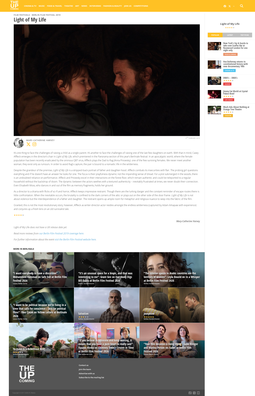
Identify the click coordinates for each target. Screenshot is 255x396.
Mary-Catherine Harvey (40, 140)
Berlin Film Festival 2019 (46, 15)
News (84, 6)
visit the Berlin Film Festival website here (75, 239)
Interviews (95, 6)
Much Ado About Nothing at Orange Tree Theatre (236, 108)
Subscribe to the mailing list (91, 377)
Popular (215, 35)
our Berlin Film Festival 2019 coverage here (61, 233)
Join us (127, 6)
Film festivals (22, 15)
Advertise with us (87, 373)
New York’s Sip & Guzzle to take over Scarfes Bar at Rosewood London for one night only (235, 46)
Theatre (68, 6)
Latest (230, 35)
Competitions (141, 6)
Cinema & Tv (30, 6)
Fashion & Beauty (112, 6)
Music (42, 6)
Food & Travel (54, 6)
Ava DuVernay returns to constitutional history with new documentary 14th (235, 63)
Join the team (85, 369)
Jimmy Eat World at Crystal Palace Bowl (235, 92)
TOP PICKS (245, 35)
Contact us (83, 365)
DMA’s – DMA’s (230, 78)
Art (77, 6)
